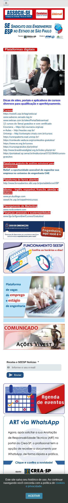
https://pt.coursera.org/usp (29, 127)
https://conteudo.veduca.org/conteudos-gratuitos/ (29, 140)
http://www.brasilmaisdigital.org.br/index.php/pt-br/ (29, 150)
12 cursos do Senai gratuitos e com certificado (27, 123)
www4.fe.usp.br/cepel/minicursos (20, 199)
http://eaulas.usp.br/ (24, 130)
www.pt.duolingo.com (14, 196)
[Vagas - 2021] (34, 299)
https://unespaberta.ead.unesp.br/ (21, 136)
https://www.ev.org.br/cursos (18, 143)
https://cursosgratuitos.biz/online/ (20, 146)
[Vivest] (34, 337)
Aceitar (34, 495)
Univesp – (8, 133)
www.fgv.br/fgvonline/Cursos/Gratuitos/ (23, 216)
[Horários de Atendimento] (34, 258)
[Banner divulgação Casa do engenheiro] (34, 230)
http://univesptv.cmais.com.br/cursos (33, 133)
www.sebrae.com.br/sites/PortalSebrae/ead (25, 120)
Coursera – (9, 127)
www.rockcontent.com (14, 209)
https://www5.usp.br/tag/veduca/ (20, 113)
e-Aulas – (8, 130)
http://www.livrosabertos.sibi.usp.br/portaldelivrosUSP (31, 183)
